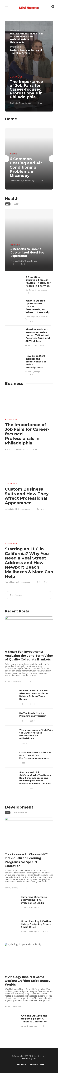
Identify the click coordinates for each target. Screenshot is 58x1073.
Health (15, 245)
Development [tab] (19, 812)
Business (16, 77)
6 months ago (29, 180)
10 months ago (30, 261)
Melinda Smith (16, 180)
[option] (29, 159)
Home (13, 153)
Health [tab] (15, 204)
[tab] (27, 38)
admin (28, 345)
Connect (21, 1064)
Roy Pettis (14, 103)
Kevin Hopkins (31, 316)
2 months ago (17, 681)
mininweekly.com (29, 1058)
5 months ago (25, 103)
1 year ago (36, 372)
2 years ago (32, 907)
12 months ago (38, 345)
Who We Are (37, 1064)
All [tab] (7, 204)
